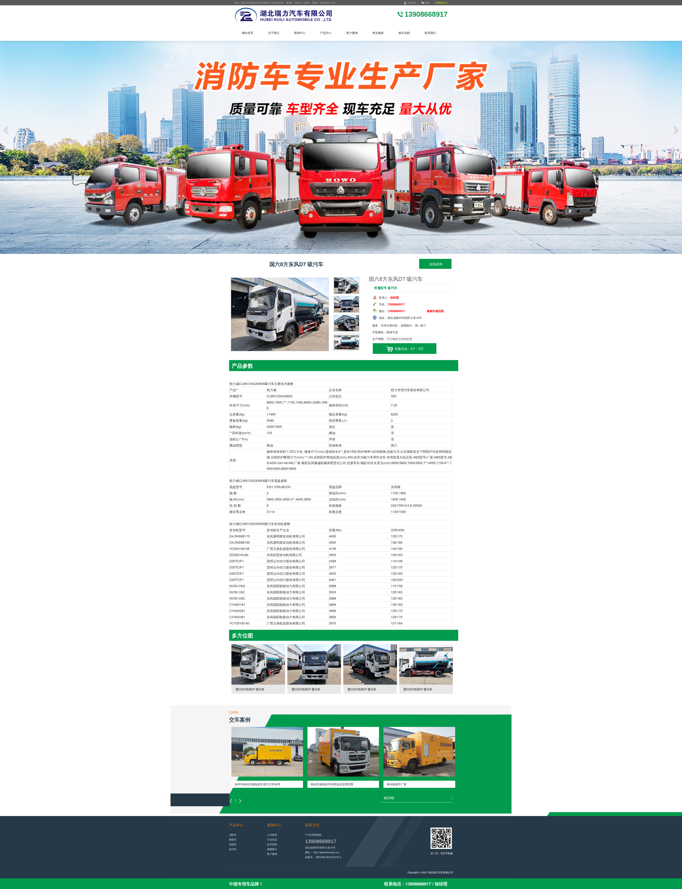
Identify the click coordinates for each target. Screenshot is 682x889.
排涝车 (233, 849)
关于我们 (273, 33)
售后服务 (378, 33)
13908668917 (320, 841)
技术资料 (272, 844)
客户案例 (352, 33)
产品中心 (326, 33)
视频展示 (272, 849)
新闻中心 (299, 33)
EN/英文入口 (441, 2)
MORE (418, 798)
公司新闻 (272, 834)
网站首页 (247, 33)
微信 (427, 2)
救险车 (233, 839)
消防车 (233, 834)
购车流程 (404, 33)
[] (258, 664)
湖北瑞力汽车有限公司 (440, 872)
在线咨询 (435, 264)
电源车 (233, 844)
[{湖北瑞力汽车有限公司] (301, 15)
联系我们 (412, 2)
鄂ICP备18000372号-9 (328, 857)
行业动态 (272, 839)
